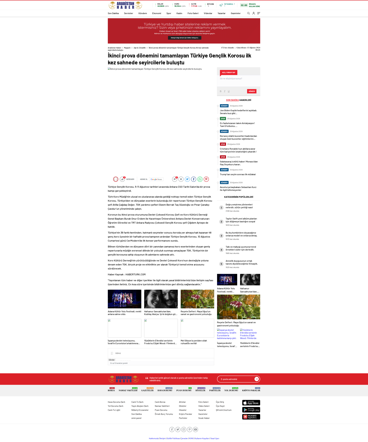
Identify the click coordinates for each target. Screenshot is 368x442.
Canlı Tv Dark (137, 402)
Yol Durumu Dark (115, 406)
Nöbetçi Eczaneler (140, 410)
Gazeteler (236, 13)
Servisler (128, 13)
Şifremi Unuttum (223, 410)
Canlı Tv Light (114, 410)
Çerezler (184, 438)
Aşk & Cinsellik (140, 48)
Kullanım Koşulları (202, 438)
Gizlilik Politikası (173, 438)
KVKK (191, 438)
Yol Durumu (231, 389)
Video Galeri (203, 406)
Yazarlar (222, 13)
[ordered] (123, 360)
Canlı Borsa (160, 402)
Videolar (208, 13)
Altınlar (182, 402)
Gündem (142, 13)
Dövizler (182, 406)
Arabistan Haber (114, 48)
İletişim (163, 438)
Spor (168, 13)
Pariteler (215, 389)
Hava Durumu (165, 389)
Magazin (127, 48)
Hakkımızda (154, 438)
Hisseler (200, 389)
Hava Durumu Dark (116, 402)
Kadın (179, 13)
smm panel (136, 418)
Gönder (112, 360)
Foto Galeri (193, 13)
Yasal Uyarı (214, 438)
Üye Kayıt (220, 406)
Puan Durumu (184, 389)
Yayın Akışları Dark (139, 406)
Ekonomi (156, 13)
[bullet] (125, 360)
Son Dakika (113, 13)
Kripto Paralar (251, 389)
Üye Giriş (220, 402)
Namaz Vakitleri (128, 389)
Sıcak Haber (204, 418)
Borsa (111, 389)
